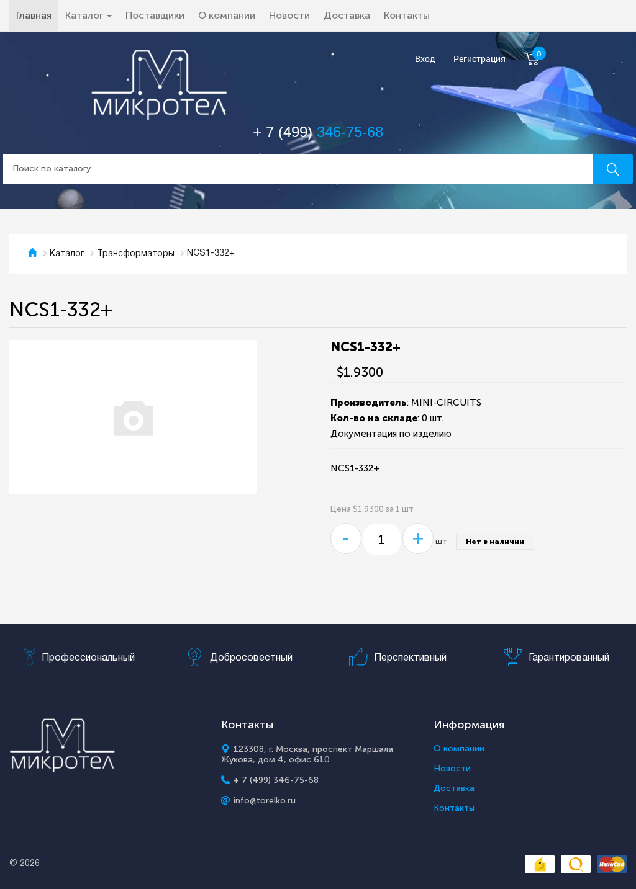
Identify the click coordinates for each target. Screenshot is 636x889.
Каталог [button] (85, 15)
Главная (37, 15)
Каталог (67, 254)
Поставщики (154, 15)
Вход (425, 59)
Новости (289, 15)
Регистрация (479, 59)
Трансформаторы (136, 254)
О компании (226, 15)
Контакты (407, 15)
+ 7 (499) (318, 131)
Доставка (347, 15)
